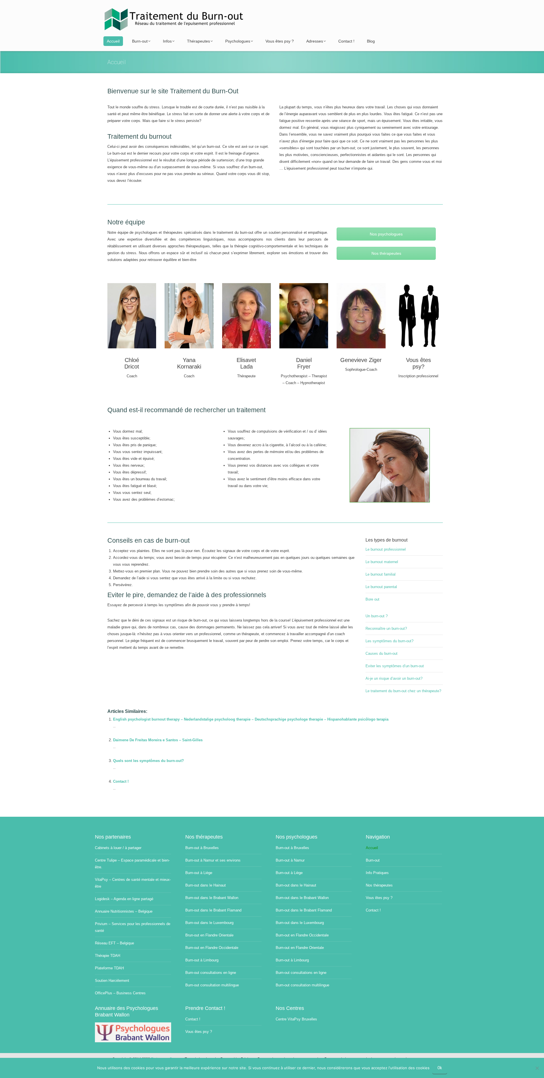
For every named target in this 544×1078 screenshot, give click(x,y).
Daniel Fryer (304, 363)
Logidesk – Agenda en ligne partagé (124, 899)
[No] (537, 1068)
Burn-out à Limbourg (201, 960)
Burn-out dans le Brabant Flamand (213, 910)
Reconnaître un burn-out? (386, 628)
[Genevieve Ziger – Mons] (361, 315)
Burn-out (373, 860)
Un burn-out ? (377, 616)
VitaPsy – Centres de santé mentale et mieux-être (133, 882)
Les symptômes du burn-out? (389, 641)
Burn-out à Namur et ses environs (213, 860)
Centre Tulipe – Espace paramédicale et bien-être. (132, 863)
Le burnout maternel (382, 562)
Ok (439, 1067)
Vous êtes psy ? (379, 898)
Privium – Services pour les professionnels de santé (132, 927)
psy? (418, 366)
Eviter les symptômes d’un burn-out (395, 666)
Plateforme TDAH (109, 968)
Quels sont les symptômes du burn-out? (148, 761)
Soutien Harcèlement (112, 980)
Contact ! (121, 781)
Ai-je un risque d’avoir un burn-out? (394, 678)
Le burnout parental (381, 587)
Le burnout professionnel (386, 549)
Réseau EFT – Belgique (114, 943)
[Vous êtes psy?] (418, 315)
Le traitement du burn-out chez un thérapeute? (403, 691)
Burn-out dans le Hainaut (205, 885)
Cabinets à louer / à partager (118, 848)
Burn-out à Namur (290, 860)
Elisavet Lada (246, 363)
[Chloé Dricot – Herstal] (131, 315)
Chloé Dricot (131, 363)
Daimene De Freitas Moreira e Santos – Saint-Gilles (158, 740)
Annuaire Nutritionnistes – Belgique (123, 911)
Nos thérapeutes (386, 253)
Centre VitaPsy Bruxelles (296, 1019)
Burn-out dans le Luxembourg (209, 923)
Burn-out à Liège (198, 873)
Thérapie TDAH (107, 955)
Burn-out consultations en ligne (210, 972)
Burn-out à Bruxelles (202, 848)
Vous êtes (418, 360)
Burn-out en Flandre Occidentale (211, 948)
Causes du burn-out (382, 653)
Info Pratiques (377, 873)
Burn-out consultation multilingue (212, 985)
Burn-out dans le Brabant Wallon (211, 898)
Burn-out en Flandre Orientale (300, 948)
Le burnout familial (381, 574)
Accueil (372, 848)
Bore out (372, 599)
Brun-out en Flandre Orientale (209, 935)
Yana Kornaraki (189, 363)
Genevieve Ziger (361, 360)
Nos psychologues (386, 234)
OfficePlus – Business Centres (120, 993)
